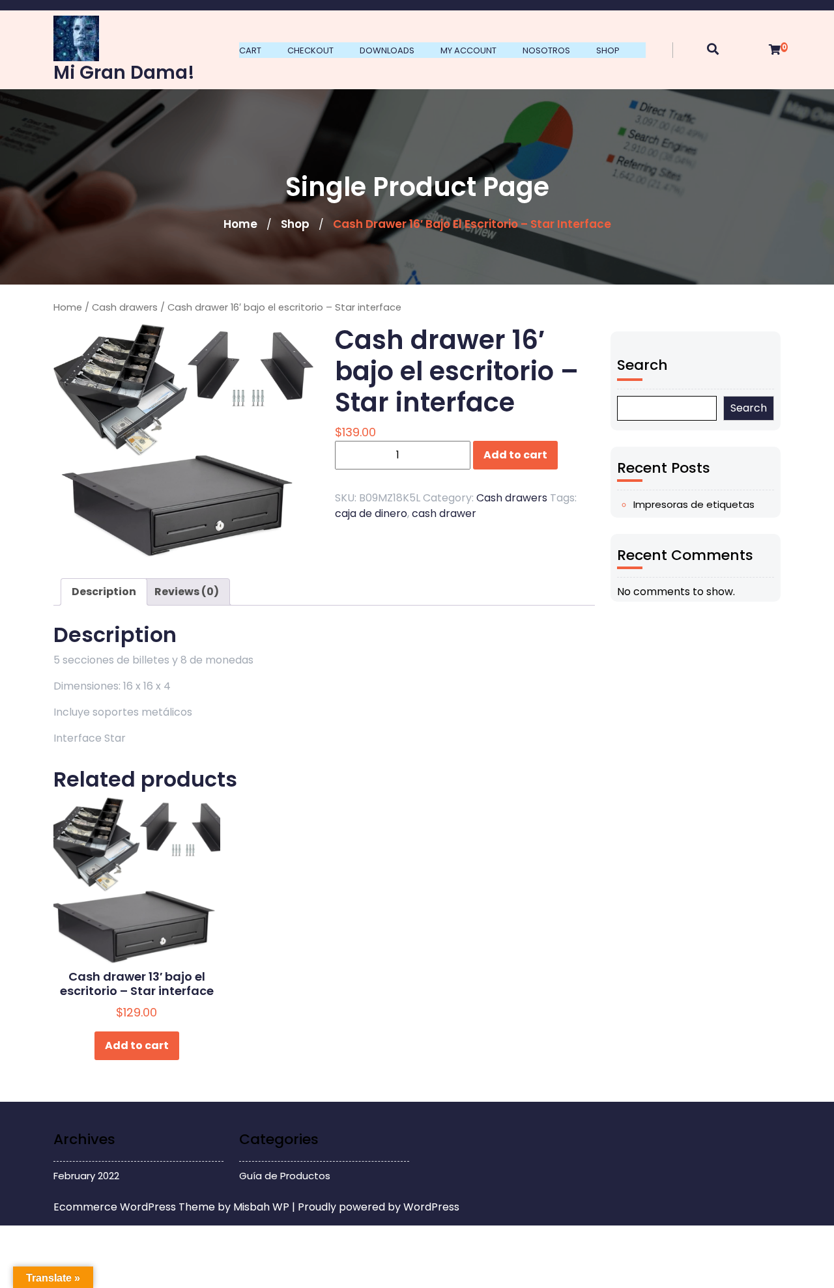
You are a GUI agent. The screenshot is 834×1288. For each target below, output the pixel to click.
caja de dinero (371, 513)
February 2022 (86, 1176)
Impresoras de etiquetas (694, 504)
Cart (250, 50)
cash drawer (444, 513)
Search (642, 365)
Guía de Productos (284, 1176)
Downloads (387, 50)
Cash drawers (125, 307)
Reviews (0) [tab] (186, 591)
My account (468, 50)
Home (240, 224)
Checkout (310, 50)
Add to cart (515, 454)
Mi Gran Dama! (124, 72)
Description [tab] (104, 591)
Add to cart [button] (137, 1045)
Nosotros (546, 50)
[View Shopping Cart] (775, 49)
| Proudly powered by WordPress (375, 1206)
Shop (608, 50)
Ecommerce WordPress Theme (135, 1206)
